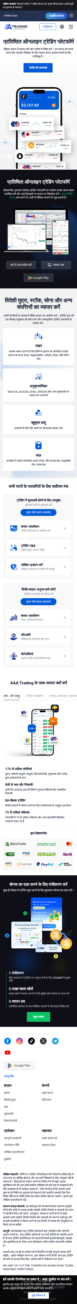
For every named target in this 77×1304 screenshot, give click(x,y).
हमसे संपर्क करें (49, 1126)
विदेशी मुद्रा (10, 1088)
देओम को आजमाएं (38, 67)
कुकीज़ (7, 1147)
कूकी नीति (28, 1269)
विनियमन (46, 1088)
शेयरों (7, 1081)
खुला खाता (38, 1004)
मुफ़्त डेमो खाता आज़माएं (39, 512)
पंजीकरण (48, 26)
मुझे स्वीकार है (38, 1295)
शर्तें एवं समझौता (57, 1275)
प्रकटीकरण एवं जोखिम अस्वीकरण (27, 1275)
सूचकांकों (8, 1101)
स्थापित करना (56, 15)
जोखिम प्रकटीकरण (14, 1140)
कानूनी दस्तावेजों (12, 1126)
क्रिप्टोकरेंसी (10, 1108)
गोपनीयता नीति (11, 1133)
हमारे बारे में (47, 1081)
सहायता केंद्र (49, 1133)
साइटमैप (9, 1064)
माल (6, 1095)
